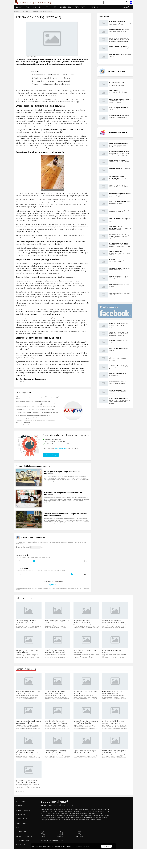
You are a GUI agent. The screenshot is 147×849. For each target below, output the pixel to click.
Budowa (19, 7)
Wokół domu (51, 7)
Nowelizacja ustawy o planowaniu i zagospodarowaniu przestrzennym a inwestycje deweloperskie (35, 421)
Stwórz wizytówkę (51, 455)
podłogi (34, 11)
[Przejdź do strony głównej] (17, 2)
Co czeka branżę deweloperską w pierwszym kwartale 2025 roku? (33, 415)
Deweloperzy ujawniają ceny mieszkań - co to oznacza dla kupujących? (35, 409)
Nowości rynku (65, 7)
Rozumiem (106, 846)
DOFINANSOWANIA (22, 832)
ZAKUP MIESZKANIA (22, 840)
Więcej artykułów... (21, 792)
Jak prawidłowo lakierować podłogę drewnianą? (52, 81)
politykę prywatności (60, 846)
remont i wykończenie (26, 11)
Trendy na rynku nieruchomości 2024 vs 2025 (28, 425)
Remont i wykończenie (34, 7)
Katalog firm (127, 7)
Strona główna (21, 801)
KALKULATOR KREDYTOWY (24, 836)
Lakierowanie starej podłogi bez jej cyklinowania (52, 84)
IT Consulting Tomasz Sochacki (55, 840)
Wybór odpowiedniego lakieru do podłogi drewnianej (54, 75)
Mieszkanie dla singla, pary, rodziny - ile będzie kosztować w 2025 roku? (35, 418)
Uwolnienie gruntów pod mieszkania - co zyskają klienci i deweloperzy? (35, 407)
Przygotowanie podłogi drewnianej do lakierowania (53, 78)
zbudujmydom (17, 11)
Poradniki (94, 7)
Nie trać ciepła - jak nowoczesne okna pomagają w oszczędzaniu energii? (36, 404)
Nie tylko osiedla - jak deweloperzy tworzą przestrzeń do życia (33, 401)
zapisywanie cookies (82, 846)
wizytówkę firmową (61, 448)
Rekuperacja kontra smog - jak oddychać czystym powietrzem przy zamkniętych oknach (37, 397)
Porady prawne (80, 7)
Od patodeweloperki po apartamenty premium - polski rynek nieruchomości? (37, 412)
